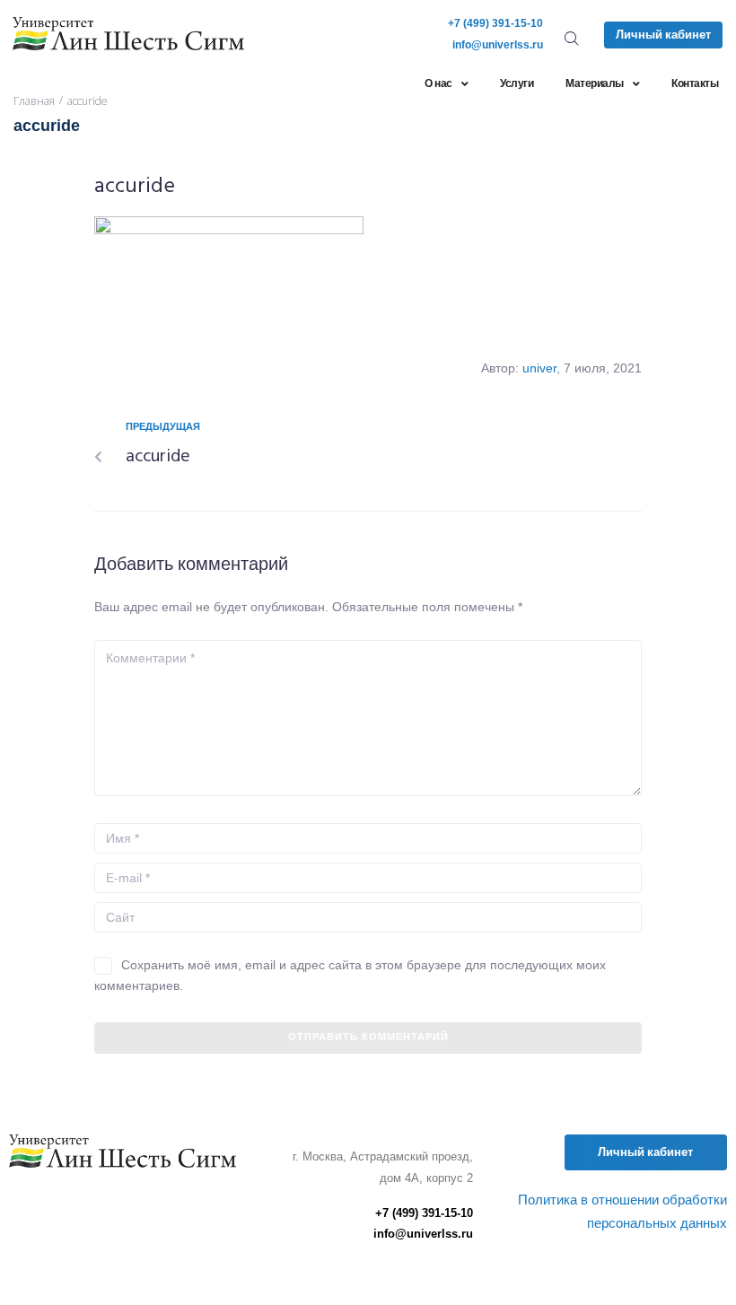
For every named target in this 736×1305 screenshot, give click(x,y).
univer (539, 368)
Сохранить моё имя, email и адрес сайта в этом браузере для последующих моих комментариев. (350, 975)
